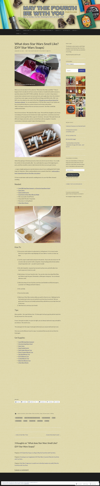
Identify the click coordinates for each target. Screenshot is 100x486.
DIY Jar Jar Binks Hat (71, 135)
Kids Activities (35, 413)
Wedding (40, 420)
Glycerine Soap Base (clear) (43, 188)
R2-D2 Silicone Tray (23, 356)
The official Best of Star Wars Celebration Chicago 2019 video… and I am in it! (75, 144)
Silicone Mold (46, 417)
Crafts (57, 30)
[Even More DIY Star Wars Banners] (80, 92)
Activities (66, 30)
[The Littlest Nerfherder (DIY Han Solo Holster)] (80, 112)
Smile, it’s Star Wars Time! (21, 434)
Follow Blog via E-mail (72, 174)
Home (17, 30)
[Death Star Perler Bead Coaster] (71, 110)
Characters (26, 30)
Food (34, 30)
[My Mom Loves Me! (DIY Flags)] (71, 90)
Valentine (32, 420)
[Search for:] (75, 70)
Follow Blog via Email (72, 158)
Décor (74, 30)
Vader (25, 420)
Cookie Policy (26, 483)
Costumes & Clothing (46, 30)
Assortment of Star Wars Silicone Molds (28, 194)
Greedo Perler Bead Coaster (53, 434)
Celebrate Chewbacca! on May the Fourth (75, 126)
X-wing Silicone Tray (23, 358)
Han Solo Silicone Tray (24, 354)
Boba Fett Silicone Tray (24, 360)
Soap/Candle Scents (23, 192)
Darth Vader (29, 413)
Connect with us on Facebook (74, 184)
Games (18, 33)
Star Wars (18, 420)
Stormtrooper (46, 413)
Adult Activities (21, 413)
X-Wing (52, 413)
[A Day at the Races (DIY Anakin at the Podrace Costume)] (80, 102)
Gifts (24, 33)
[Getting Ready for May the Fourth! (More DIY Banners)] (80, 81)
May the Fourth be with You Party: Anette (38, 51)
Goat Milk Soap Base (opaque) (26, 188)
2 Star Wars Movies (23, 203)
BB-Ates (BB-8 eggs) (71, 139)
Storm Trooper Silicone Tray (25, 352)
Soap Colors (21, 190)
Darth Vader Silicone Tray (25, 350)
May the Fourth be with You (32, 417)
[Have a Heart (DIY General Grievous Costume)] (71, 81)
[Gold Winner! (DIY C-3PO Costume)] (71, 99)
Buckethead (19, 417)
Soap (41, 413)
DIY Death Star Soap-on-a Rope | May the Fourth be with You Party (37, 453)
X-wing (47, 420)
